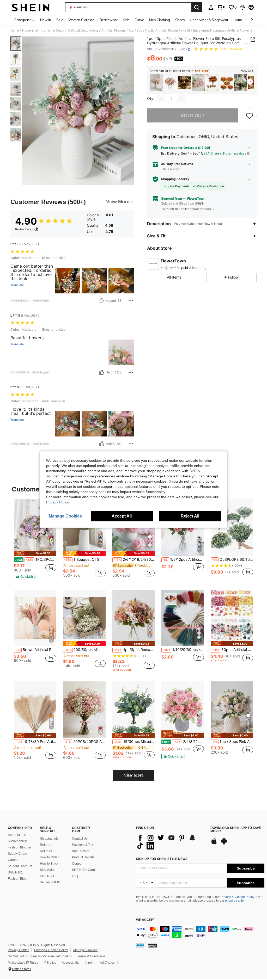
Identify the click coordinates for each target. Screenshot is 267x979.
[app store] (214, 844)
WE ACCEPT (145, 920)
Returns (45, 845)
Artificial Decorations (83, 30)
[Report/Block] (131, 301)
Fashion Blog (17, 879)
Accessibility (70, 962)
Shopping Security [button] (175, 179)
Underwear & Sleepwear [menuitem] (209, 20)
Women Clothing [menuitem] (81, 20)
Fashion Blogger (19, 847)
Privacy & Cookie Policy (237, 897)
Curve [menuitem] (139, 20)
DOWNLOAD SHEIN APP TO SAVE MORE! (235, 829)
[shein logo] (31, 7)
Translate (17, 285)
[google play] (224, 844)
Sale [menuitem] (59, 20)
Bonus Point (80, 851)
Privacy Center (18, 950)
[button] (242, 7)
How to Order (49, 857)
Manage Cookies (85, 950)
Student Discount (20, 866)
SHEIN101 (15, 872)
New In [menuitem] (45, 20)
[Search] (196, 7)
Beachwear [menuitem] (109, 20)
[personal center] (211, 7)
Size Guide (48, 870)
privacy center (235, 900)
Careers (13, 860)
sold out (193, 115)
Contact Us (80, 838)
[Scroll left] (245, 20)
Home (14, 30)
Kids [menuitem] (126, 20)
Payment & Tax (82, 845)
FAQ (75, 876)
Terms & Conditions (91, 956)
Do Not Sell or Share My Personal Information (40, 956)
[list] (170, 841)
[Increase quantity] (181, 98)
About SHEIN (17, 835)
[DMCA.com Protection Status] (152, 945)
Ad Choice (107, 962)
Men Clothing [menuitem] (159, 20)
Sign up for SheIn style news (161, 859)
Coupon (77, 863)
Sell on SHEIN (50, 882)
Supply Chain (17, 853)
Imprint (89, 962)
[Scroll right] (252, 20)
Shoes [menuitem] (180, 20)
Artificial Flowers (113, 30)
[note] (35, 553)
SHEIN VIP (47, 876)
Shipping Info (49, 838)
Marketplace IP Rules (23, 962)
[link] (221, 7)
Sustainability (17, 841)
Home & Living (32, 30)
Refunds (46, 851)
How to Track (49, 863)
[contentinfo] (200, 932)
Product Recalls (83, 857)
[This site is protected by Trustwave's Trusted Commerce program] (140, 945)
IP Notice (50, 962)
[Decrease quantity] (161, 98)
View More (133, 775)
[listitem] (156, 82)
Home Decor (55, 30)
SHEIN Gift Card (83, 870)
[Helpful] (101, 301)
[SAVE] (249, 115)
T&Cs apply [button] (169, 169)
